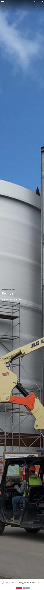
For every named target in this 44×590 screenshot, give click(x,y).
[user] (37, 2)
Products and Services (6, 289)
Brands (13, 289)
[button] (19, 588)
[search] (35, 2)
